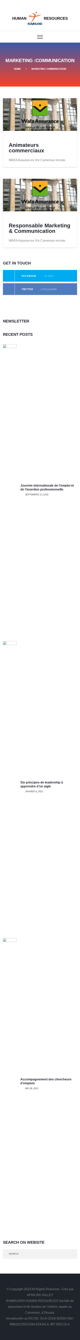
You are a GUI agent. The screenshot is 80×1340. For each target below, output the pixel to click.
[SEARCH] (72, 1254)
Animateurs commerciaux (26, 148)
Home (17, 69)
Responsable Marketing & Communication (39, 228)
